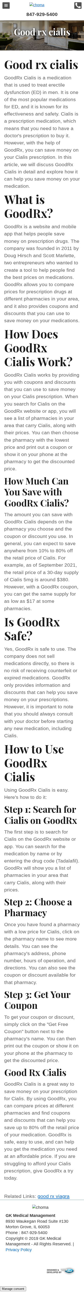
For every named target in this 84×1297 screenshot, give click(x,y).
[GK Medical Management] (36, 5)
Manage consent (13, 1289)
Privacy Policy (19, 1249)
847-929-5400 (42, 14)
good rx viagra (54, 1196)
